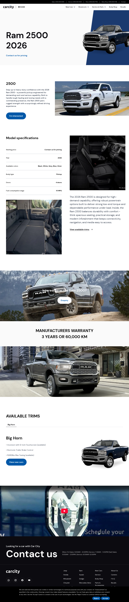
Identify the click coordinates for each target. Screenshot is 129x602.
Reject (96, 598)
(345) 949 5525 (77, 2)
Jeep (65, 571)
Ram (80, 571)
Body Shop (113, 7)
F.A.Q (113, 579)
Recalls (123, 7)
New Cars (69, 7)
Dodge (81, 579)
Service (97, 575)
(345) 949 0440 (59, 2)
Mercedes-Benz (85, 583)
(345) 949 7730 (93, 2)
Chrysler (66, 583)
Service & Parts (98, 7)
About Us (114, 571)
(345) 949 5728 (112, 2)
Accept (105, 598)
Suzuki (81, 575)
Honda (65, 575)
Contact (123, 2)
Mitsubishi (67, 579)
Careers (114, 575)
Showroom (82, 7)
